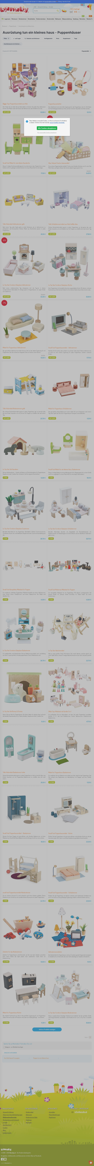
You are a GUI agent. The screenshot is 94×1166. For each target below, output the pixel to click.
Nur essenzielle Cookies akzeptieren (47, 132)
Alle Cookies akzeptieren (47, 128)
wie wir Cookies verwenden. (57, 122)
